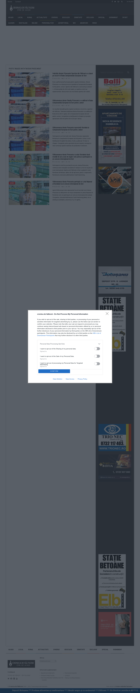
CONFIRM (54, 371)
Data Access (70, 379)
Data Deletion (57, 379)
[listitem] (70, 344)
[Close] (108, 314)
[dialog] (70, 346)
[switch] (97, 348)
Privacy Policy (82, 379)
